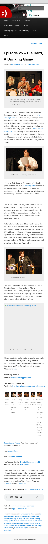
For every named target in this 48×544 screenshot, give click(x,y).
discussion (34, 518)
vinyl (39, 525)
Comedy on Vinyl (33, 64)
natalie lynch (37, 521)
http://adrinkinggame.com (21, 377)
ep (39, 518)
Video (6, 35)
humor (16, 521)
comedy (7, 518)
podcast (20, 523)
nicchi (14, 523)
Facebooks (22, 483)
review (37, 523)
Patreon (25, 25)
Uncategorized (26, 514)
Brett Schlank (25, 462)
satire (6, 525)
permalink (7, 530)
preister (27, 523)
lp (26, 521)
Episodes (27, 20)
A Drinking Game (29, 185)
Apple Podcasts (18, 508)
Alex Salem (24, 464)
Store (34, 30)
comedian (35, 516)
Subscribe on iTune (11, 443)
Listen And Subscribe (11, 25)
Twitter (8, 483)
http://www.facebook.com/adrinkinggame (28, 386)
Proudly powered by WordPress (24, 539)
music (30, 521)
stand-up (18, 525)
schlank (11, 525)
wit (5, 528)
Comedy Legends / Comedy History (16, 30)
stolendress (26, 525)
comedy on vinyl (16, 518)
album (17, 516)
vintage (34, 525)
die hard (26, 518)
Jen (14, 369)
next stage (7, 523)
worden (9, 528)
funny (6, 521)
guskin (11, 521)
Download (30, 506)
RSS (27, 508)
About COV (16, 20)
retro (32, 523)
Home (6, 20)
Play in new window (18, 506)
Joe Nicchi (35, 462)
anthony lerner (25, 516)
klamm (22, 521)
